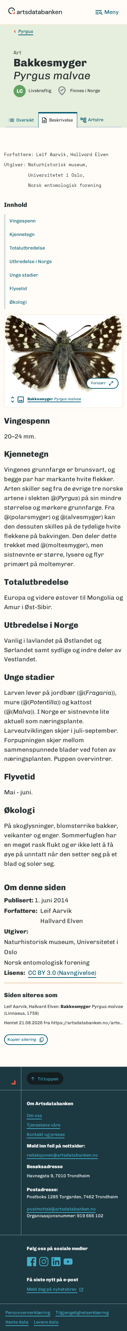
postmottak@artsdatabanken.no (61, 1208)
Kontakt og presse (46, 1134)
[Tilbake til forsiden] (35, 12)
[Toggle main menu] (106, 12)
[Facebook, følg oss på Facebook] (31, 1261)
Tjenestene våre (43, 1125)
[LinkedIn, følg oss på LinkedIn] (56, 1261)
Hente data (16, 1322)
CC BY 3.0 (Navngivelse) (62, 972)
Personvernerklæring (27, 1312)
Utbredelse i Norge (30, 261)
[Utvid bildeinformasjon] (17, 399)
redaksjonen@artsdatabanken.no (62, 1155)
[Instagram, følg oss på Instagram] (43, 1261)
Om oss (34, 1115)
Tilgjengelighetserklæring (82, 1312)
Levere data (46, 1322)
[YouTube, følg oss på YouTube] (68, 1261)
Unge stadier (23, 275)
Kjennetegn (22, 234)
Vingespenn (22, 221)
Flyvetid (18, 289)
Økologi (18, 302)
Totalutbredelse (27, 248)
